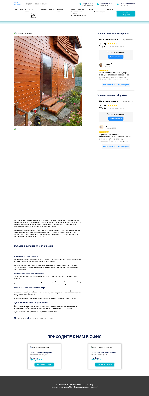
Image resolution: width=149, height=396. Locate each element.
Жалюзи (52, 10)
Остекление (18, 10)
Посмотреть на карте (44, 365)
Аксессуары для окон (77, 10)
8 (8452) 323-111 (97, 360)
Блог (91, 10)
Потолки (43, 10)
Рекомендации (99, 12)
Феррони (33, 18)
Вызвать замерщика (126, 14)
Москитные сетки (79, 16)
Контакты (110, 10)
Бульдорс (33, 14)
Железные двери (29, 11)
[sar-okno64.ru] (19, 4)
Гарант (32, 16)
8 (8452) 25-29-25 (36, 360)
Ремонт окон (60, 11)
